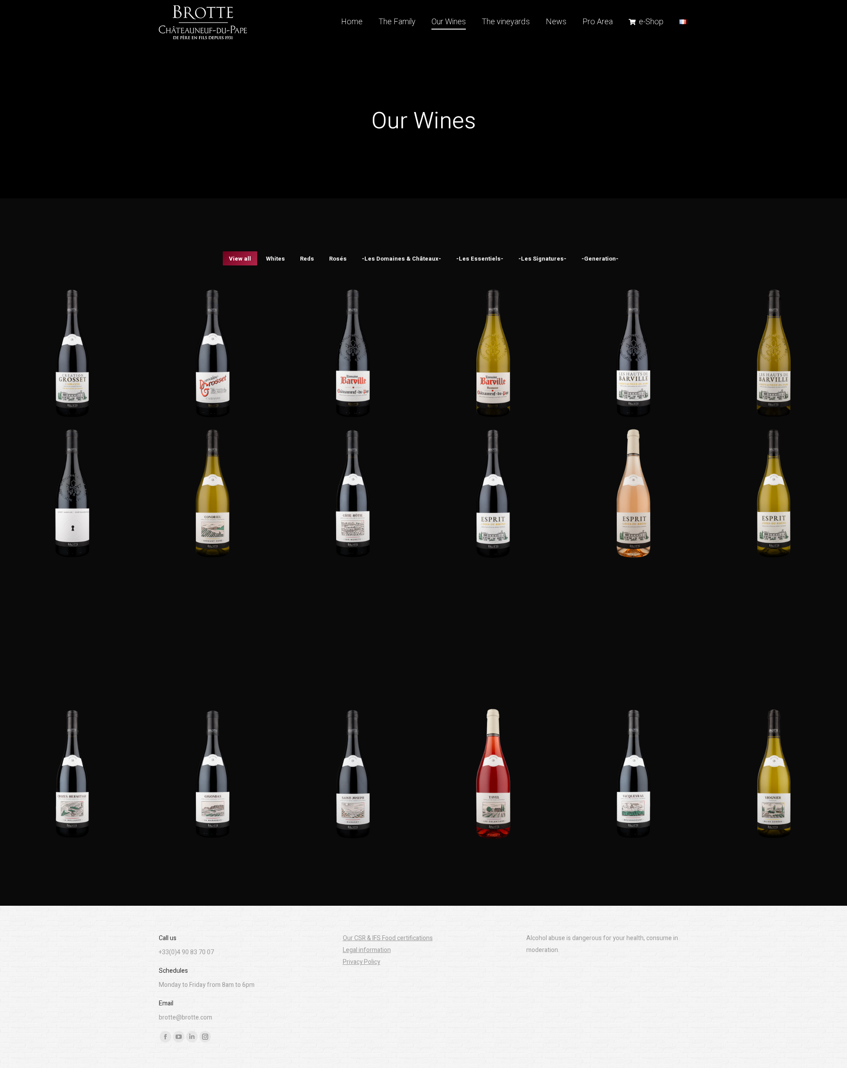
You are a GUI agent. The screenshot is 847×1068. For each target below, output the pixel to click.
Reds (307, 258)
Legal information (367, 950)
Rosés (338, 258)
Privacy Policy (361, 962)
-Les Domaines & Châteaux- (401, 258)
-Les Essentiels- (479, 258)
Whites (275, 258)
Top (826, 1047)
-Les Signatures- (542, 258)
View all (240, 258)
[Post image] (72, 353)
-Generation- (599, 258)
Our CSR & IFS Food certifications (388, 938)
